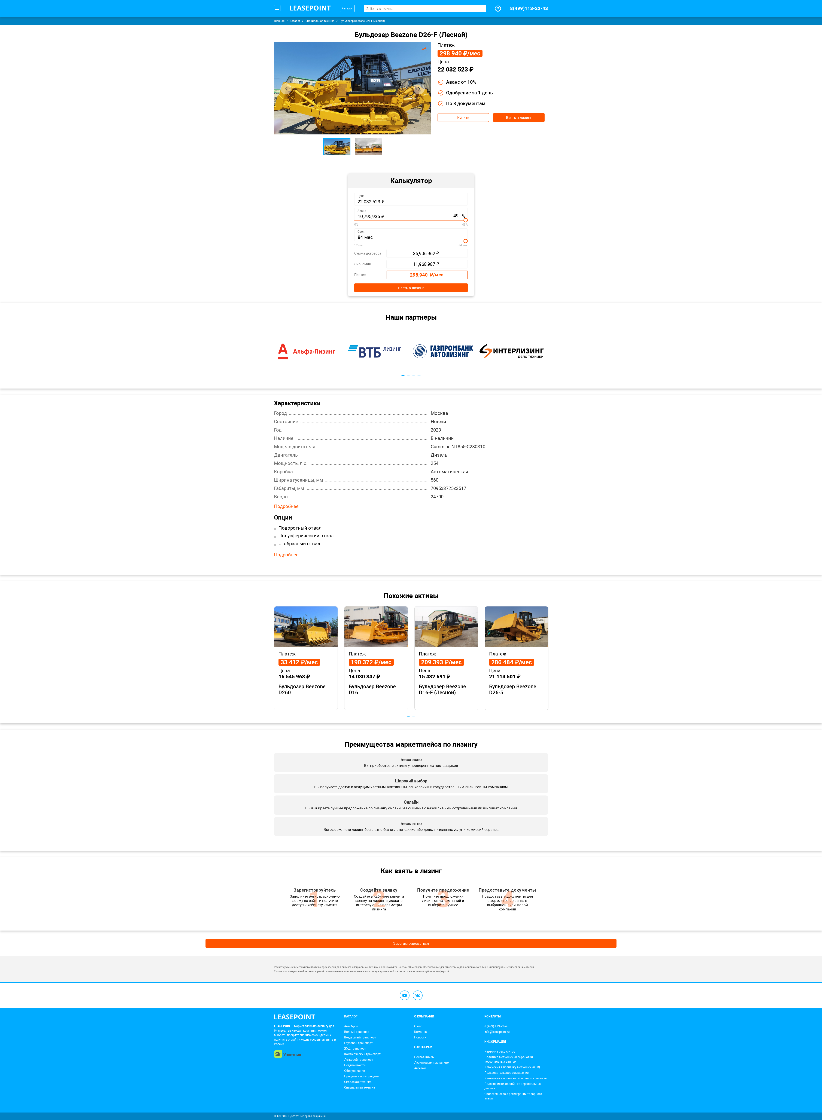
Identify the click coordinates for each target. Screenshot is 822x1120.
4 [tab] (419, 375)
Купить (463, 117)
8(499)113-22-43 (529, 8)
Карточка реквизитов (499, 1051)
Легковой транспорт (358, 1059)
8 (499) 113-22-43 (496, 1026)
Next (419, 88)
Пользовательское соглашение (506, 1072)
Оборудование (354, 1070)
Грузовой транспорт (358, 1043)
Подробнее (286, 506)
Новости (420, 1037)
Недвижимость (355, 1065)
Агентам (420, 1068)
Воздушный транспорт (360, 1037)
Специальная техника (359, 1087)
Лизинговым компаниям (431, 1062)
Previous (286, 88)
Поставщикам (424, 1057)
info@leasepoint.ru (497, 1032)
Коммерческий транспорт (362, 1054)
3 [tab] (413, 375)
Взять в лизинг (519, 117)
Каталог (347, 8)
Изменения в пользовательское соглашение (515, 1078)
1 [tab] (403, 375)
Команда (420, 1032)
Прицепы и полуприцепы (361, 1076)
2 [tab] (408, 375)
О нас (418, 1026)
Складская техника (358, 1082)
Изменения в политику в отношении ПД (512, 1067)
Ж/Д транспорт (355, 1048)
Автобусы (351, 1026)
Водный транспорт (357, 1032)
